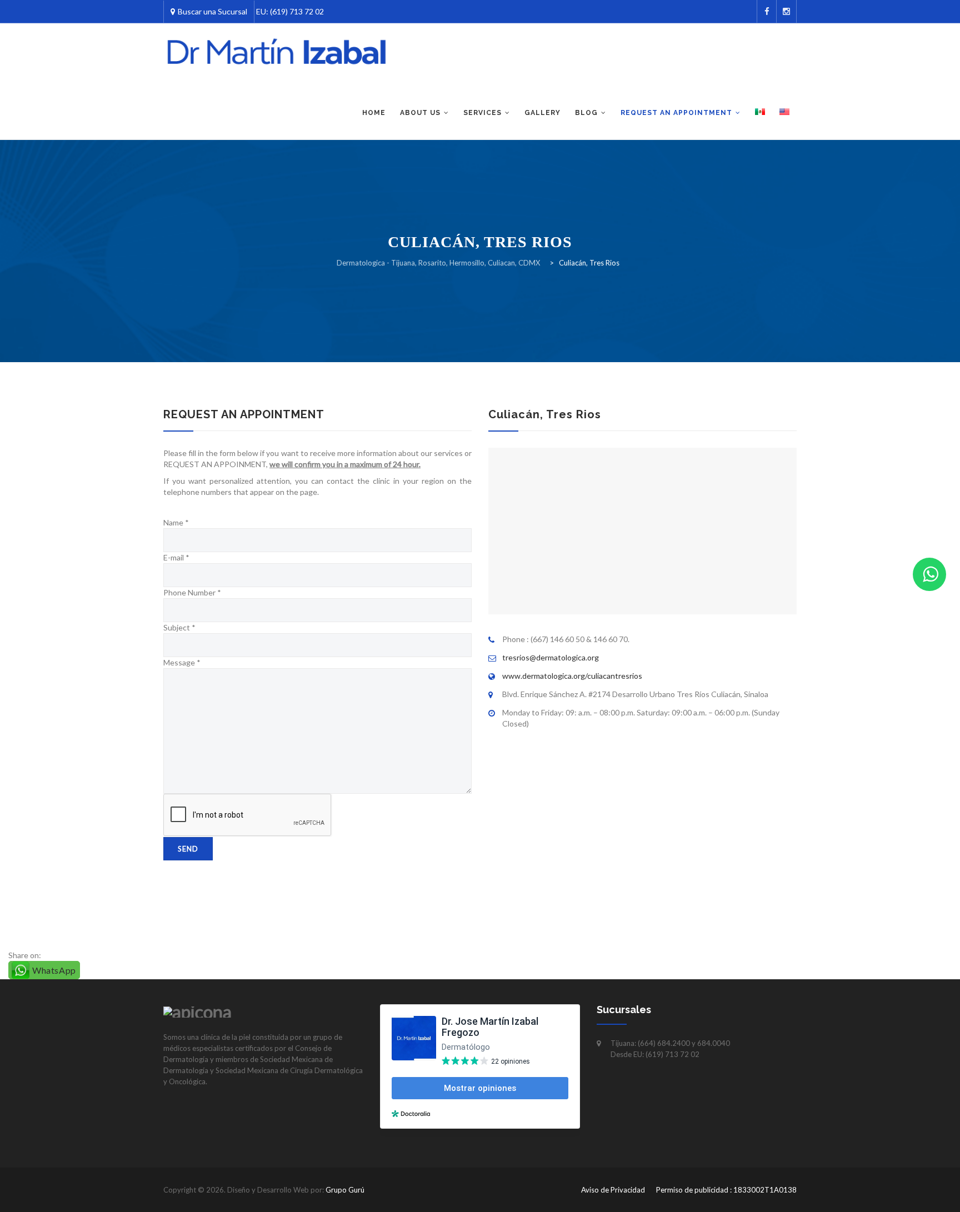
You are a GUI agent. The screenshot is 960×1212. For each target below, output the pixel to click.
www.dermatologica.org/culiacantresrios (572, 675)
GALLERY (542, 113)
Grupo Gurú (345, 1189)
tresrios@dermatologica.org (550, 657)
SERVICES (482, 113)
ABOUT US (420, 113)
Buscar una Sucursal (212, 11)
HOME (374, 113)
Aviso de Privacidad (613, 1189)
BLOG (586, 113)
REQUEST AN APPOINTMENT (676, 113)
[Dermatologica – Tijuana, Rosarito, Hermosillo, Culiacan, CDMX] (277, 52)
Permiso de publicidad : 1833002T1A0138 (726, 1189)
